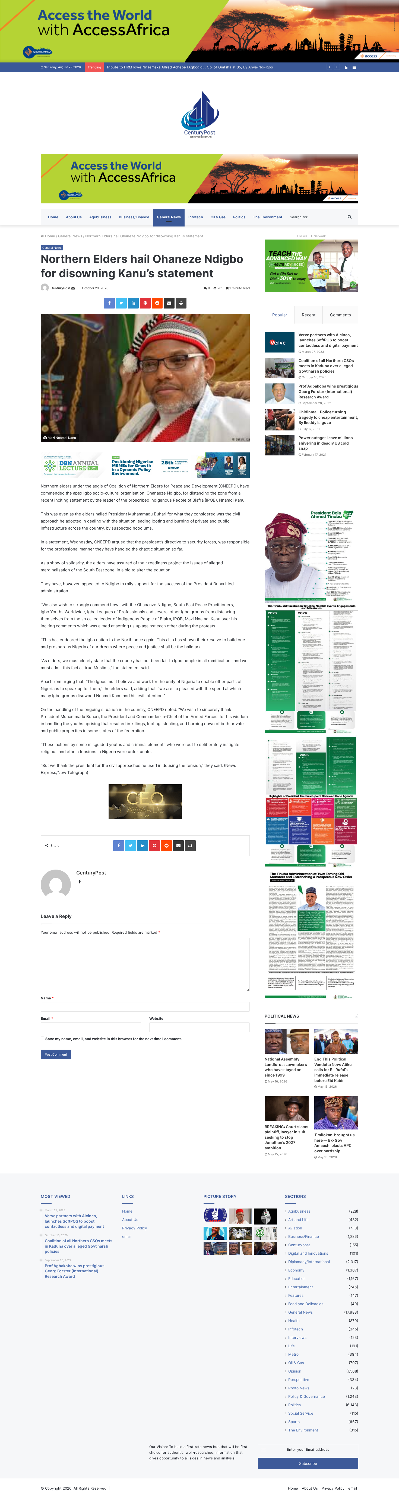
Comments (340, 314)
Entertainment (300, 1287)
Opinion (294, 1371)
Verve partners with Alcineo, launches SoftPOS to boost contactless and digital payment (328, 340)
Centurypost (299, 1245)
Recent (308, 314)
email (126, 1236)
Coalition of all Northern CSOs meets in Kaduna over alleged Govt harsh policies (326, 365)
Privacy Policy (134, 1228)
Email (47, 1018)
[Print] (181, 303)
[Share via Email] (169, 303)
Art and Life (298, 1219)
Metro (293, 1354)
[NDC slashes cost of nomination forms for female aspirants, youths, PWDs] (215, 1215)
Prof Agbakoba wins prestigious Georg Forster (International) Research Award (328, 391)
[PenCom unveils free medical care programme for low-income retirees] (265, 1217)
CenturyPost (60, 288)
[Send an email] (73, 288)
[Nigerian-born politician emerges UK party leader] (215, 1233)
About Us (74, 217)
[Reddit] (157, 303)
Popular (279, 314)
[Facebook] (109, 303)
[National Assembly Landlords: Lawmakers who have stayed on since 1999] (287, 1041)
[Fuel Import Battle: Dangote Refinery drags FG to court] (215, 1248)
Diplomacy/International (309, 1262)
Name (47, 998)
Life (291, 1346)
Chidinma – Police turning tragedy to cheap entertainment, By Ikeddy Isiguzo (328, 417)
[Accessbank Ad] (199, 178)
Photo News (298, 1388)
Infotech (195, 217)
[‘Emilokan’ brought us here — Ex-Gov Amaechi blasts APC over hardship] (336, 1112)
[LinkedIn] (133, 303)
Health (294, 1320)
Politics (239, 217)
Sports (294, 1422)
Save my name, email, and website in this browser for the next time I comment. (113, 1039)
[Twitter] (121, 303)
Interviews (297, 1337)
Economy (296, 1270)
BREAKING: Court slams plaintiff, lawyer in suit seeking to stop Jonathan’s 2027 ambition (286, 1137)
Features (295, 1295)
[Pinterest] (145, 303)
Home (53, 217)
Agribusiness (100, 217)
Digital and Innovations (308, 1253)
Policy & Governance (306, 1396)
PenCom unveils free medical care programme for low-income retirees (166, 67)
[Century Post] (199, 113)
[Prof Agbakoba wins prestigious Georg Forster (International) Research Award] (279, 393)
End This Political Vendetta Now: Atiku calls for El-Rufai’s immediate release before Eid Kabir (333, 1069)
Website (156, 1018)
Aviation (295, 1228)
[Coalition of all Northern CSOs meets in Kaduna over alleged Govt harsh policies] (279, 368)
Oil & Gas (218, 217)
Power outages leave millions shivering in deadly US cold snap (326, 443)
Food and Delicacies (305, 1304)
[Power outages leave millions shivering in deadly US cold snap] (279, 445)
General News (169, 217)
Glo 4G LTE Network (311, 236)
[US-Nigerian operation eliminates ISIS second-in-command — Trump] (265, 1248)
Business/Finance (134, 217)
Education (297, 1278)
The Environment (267, 217)
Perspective (298, 1379)
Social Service (300, 1413)
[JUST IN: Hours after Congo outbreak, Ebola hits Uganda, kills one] (240, 1233)
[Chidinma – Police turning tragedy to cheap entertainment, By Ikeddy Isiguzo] (279, 419)
